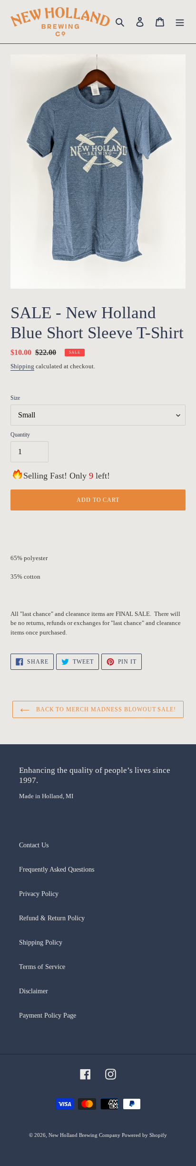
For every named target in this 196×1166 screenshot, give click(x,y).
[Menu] (180, 22)
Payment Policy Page (47, 1015)
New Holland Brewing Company (85, 1135)
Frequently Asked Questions (56, 869)
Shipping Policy (40, 942)
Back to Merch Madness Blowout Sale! (105, 709)
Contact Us (34, 845)
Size (15, 398)
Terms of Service (42, 966)
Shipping (22, 366)
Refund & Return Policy (52, 918)
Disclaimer (33, 991)
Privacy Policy (39, 893)
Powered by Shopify (144, 1135)
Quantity (20, 434)
